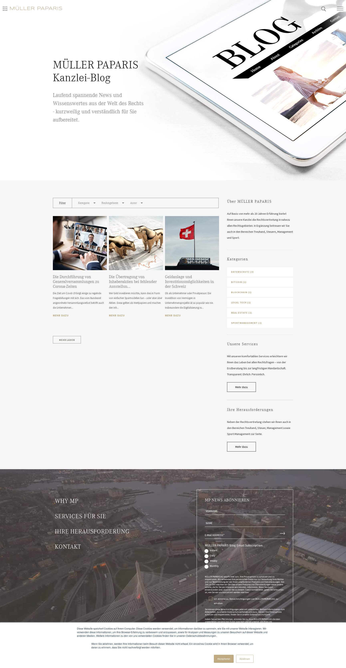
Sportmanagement (246, 322)
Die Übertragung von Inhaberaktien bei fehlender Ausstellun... (133, 281)
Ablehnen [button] (244, 658)
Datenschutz (242, 271)
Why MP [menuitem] (66, 501)
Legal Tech (241, 302)
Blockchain (241, 292)
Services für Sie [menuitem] (80, 516)
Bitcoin (238, 282)
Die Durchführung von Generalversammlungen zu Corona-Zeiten (76, 281)
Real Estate (241, 312)
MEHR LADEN (67, 339)
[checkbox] (245, 559)
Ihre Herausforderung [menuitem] (92, 531)
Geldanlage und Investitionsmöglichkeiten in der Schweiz (189, 281)
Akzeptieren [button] (223, 658)
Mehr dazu (61, 315)
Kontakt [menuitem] (68, 546)
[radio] (245, 551)
